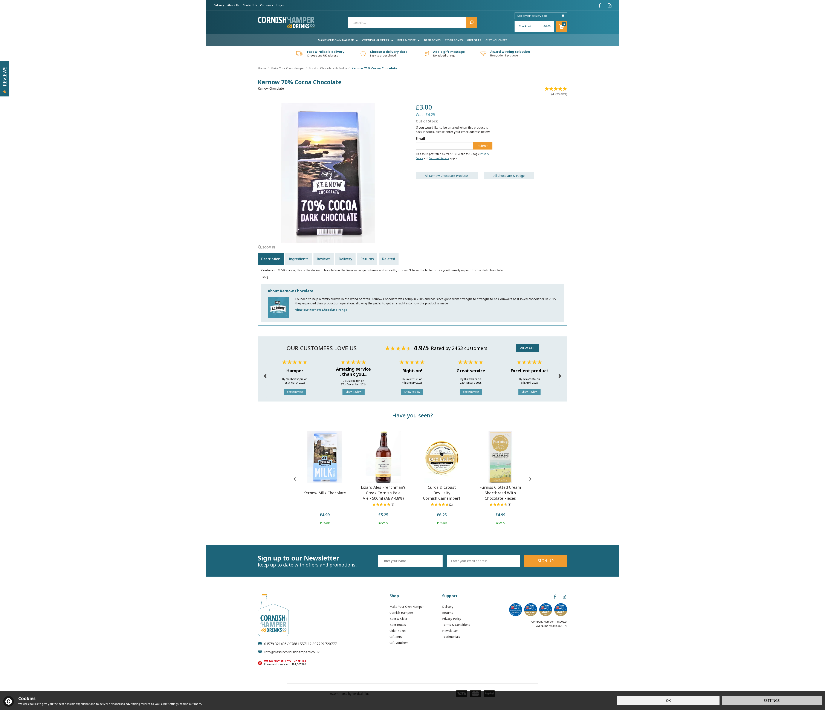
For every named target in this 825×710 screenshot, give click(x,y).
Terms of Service (439, 158)
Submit (483, 146)
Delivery (345, 259)
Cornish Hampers (402, 613)
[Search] (471, 22)
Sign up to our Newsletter (307, 561)
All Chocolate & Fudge (509, 176)
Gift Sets (396, 637)
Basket (561, 26)
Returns (367, 259)
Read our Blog (609, 5)
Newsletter (450, 631)
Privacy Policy (451, 619)
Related (388, 259)
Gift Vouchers (399, 643)
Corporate (266, 5)
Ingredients (299, 259)
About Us (233, 5)
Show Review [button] (295, 392)
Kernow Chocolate (271, 88)
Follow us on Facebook (600, 5)
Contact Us (250, 5)
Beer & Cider (398, 619)
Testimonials (451, 637)
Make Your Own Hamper (407, 607)
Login (280, 5)
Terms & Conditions (456, 625)
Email (420, 138)
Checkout (525, 26)
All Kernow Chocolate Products (447, 176)
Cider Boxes (398, 631)
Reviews (4, 76)
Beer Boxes (398, 625)
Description (270, 259)
